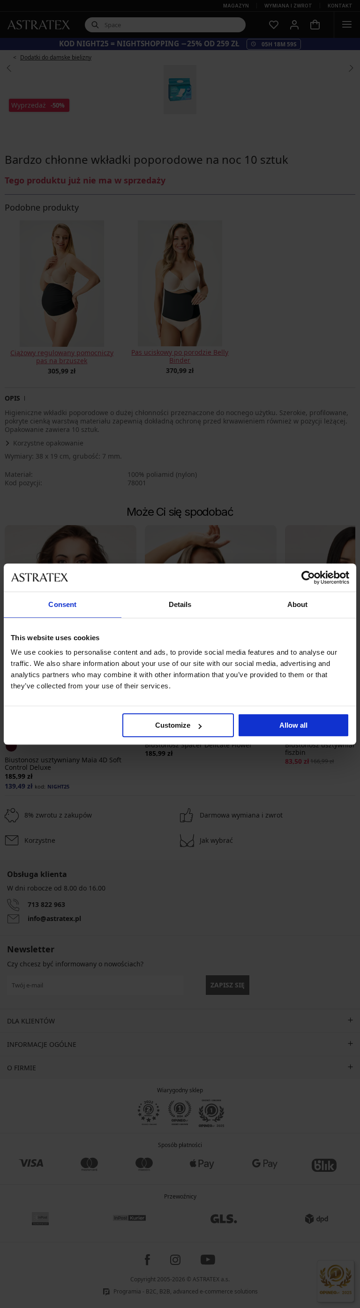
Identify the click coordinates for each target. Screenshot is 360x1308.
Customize (172, 725)
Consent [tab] (62, 604)
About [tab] (297, 604)
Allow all (293, 725)
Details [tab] (180, 604)
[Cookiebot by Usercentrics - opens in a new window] (308, 577)
